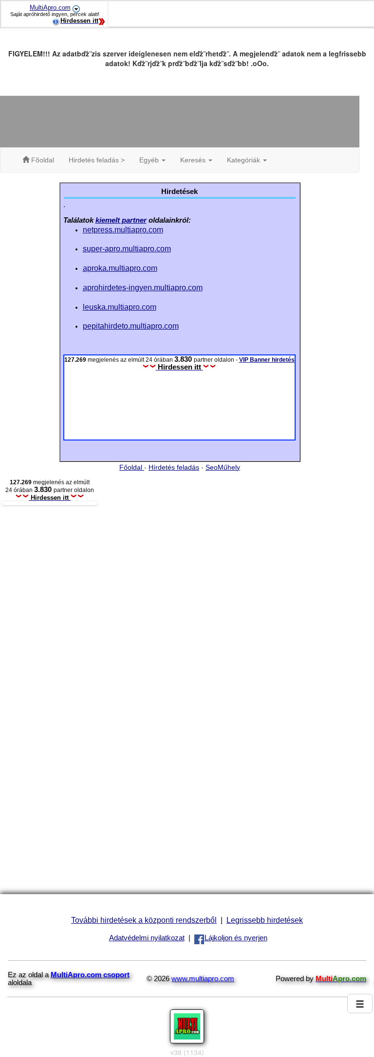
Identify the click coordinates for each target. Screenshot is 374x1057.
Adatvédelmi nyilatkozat (147, 938)
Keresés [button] (193, 160)
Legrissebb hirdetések (264, 920)
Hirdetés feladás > (97, 160)
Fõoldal (41, 160)
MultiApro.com (50, 7)
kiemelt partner (121, 220)
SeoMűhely (223, 467)
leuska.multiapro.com (119, 306)
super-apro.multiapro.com (127, 248)
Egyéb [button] (150, 160)
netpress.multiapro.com (123, 229)
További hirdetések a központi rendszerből (144, 920)
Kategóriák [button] (244, 160)
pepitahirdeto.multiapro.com (131, 325)
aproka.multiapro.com (120, 268)
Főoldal (131, 467)
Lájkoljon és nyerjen (236, 938)
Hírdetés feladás (174, 467)
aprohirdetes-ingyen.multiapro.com (143, 287)
